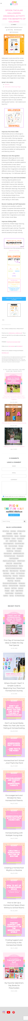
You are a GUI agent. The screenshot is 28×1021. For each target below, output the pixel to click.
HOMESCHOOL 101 (18, 553)
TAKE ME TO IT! (14, 515)
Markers (6, 84)
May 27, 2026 (14, 766)
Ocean (13, 573)
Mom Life (9, 563)
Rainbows (19, 578)
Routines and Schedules (10, 583)
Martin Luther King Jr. (9, 561)
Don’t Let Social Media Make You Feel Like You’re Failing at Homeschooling (14, 725)
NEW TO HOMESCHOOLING (14, 568)
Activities (13, 531)
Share (14, 24)
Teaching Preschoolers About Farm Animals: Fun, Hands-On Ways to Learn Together (14, 397)
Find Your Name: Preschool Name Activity (14, 423)
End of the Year (19, 543)
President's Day (10, 578)
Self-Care (14, 588)
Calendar (22, 536)
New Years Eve (14, 571)
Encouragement (8, 543)
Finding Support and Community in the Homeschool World (14, 942)
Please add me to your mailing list (14, 496)
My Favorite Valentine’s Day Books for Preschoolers (14, 985)
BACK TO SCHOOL (7, 536)
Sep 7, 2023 (13, 449)
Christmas (7, 538)
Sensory (20, 588)
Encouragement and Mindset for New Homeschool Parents (14, 797)
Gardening (10, 551)
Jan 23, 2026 (13, 402)
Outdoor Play (7, 576)
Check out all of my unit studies (14, 299)
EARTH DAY (13, 541)
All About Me (21, 531)
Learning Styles (13, 558)
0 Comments (14, 32)
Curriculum (20, 538)
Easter (20, 541)
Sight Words (19, 590)
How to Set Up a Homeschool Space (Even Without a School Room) (14, 905)
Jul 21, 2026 (14, 693)
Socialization (18, 593)
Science (5, 585)
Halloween (19, 29)
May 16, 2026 (14, 873)
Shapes (7, 590)
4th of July (6, 531)
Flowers (8, 548)
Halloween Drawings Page (12, 87)
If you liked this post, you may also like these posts (14, 370)
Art (20, 533)
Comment (14, 479)
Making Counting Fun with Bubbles (14, 446)
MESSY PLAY (21, 561)
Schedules (22, 583)
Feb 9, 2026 (14, 991)
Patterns (21, 576)
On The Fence (20, 573)
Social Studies (9, 593)
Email (14, 472)
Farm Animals (13, 546)
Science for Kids (13, 585)
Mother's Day (17, 563)
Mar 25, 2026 (14, 910)
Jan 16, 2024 (13, 425)
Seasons (7, 588)
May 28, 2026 (14, 731)
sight (12, 590)
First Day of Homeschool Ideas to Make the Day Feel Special (14, 642)
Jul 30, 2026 (14, 648)
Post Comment (14, 499)
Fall (6, 546)
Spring (11, 595)
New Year (5, 571)
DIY (7, 541)
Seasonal (22, 585)
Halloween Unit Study (14, 250)
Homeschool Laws (9, 556)
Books (16, 536)
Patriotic (15, 576)
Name (14, 466)
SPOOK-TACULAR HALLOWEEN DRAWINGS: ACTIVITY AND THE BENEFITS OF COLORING (14, 16)
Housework (20, 556)
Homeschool (7, 553)
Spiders (6, 595)
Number (22, 571)
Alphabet (9, 533)
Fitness (21, 546)
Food (13, 548)
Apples (16, 533)
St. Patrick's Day (19, 595)
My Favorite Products (11, 566)
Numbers (6, 573)
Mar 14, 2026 (14, 948)
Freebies (19, 548)
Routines (17, 580)
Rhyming (10, 580)
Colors (13, 538)
